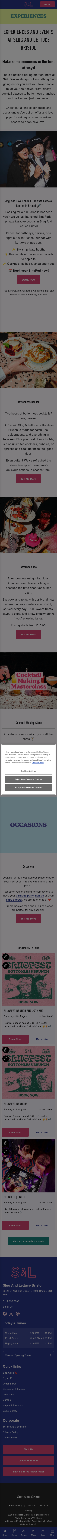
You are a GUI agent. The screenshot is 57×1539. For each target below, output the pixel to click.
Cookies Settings (28, 771)
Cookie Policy (38, 762)
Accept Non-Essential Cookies (29, 787)
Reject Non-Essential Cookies (28, 779)
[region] (28, 769)
